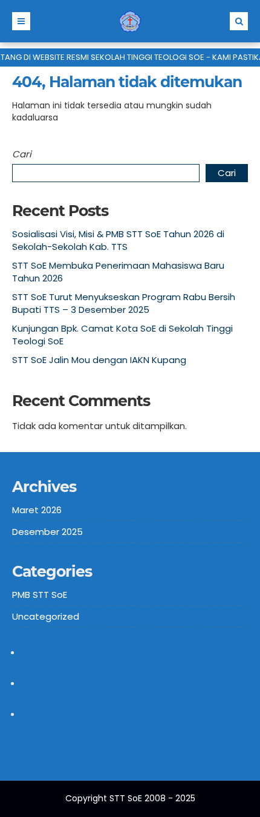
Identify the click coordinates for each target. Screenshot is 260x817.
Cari (21, 154)
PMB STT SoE (39, 594)
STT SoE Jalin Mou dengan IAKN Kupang (99, 359)
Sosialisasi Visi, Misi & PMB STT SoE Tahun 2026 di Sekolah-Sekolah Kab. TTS (118, 240)
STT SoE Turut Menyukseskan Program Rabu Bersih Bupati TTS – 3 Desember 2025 (123, 303)
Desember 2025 (47, 531)
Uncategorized (45, 616)
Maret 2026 (37, 510)
